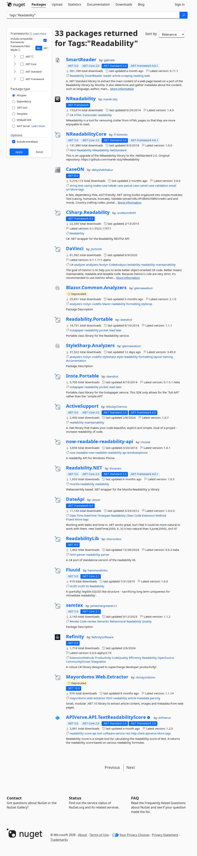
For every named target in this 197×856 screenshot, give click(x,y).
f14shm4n (121, 134)
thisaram (115, 468)
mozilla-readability (82, 484)
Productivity (103, 658)
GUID (73, 586)
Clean (130, 515)
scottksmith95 (126, 213)
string (73, 185)
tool (99, 733)
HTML (78, 115)
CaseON (75, 169)
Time (80, 515)
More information (122, 89)
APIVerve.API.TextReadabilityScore (106, 717)
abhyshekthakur (102, 170)
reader (107, 76)
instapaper (77, 330)
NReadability (81, 98)
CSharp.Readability (88, 212)
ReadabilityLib (82, 538)
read (112, 330)
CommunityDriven (78, 661)
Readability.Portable (89, 319)
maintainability (166, 264)
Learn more (39, 33)
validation (161, 185)
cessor (96, 500)
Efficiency (135, 658)
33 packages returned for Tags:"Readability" (96, 38)
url (68, 189)
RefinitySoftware (102, 637)
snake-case (100, 185)
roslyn (87, 304)
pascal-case (131, 185)
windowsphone (137, 452)
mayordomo (78, 698)
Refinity (75, 636)
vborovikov (113, 539)
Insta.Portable (82, 376)
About (82, 835)
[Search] (183, 15)
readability (105, 115)
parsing (155, 698)
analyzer (79, 264)
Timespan (103, 515)
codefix (97, 304)
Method (161, 515)
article (116, 76)
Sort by (151, 33)
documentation (76, 360)
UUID (81, 586)
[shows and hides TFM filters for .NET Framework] (15, 79)
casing (88, 185)
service (120, 733)
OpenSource (166, 658)
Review (74, 621)
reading (138, 76)
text (80, 185)
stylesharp (109, 357)
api (124, 452)
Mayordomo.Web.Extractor (97, 677)
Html (73, 150)
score (88, 733)
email (172, 185)
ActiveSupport (82, 406)
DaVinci (74, 248)
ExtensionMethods (82, 658)
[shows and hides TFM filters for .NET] (15, 56)
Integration (98, 661)
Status (75, 798)
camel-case (147, 185)
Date (73, 515)
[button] (31, 33)
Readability (77, 76)
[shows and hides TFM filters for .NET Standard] (15, 71)
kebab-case (115, 185)
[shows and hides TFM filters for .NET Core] (15, 64)
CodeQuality (120, 658)
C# (71, 115)
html (109, 698)
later (119, 330)
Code (137, 515)
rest (127, 733)
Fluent (70, 519)
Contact (14, 798)
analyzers (92, 264)
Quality (147, 621)
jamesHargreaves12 (103, 606)
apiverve (151, 733)
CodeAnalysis (118, 264)
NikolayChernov (116, 406)
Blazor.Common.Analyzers (96, 287)
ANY (46, 48)
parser (105, 554)
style (120, 357)
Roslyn (103, 264)
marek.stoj (110, 99)
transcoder (90, 115)
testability (133, 264)
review (91, 621)
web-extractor (96, 698)
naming (168, 357)
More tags (77, 189)
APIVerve (165, 718)
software (109, 733)
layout (158, 357)
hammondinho (98, 570)
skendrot (126, 320)
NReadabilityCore (86, 134)
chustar (145, 442)
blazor (106, 304)
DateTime (90, 515)
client (140, 733)
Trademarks (59, 840)
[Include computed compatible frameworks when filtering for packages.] (45, 40)
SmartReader (81, 59)
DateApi (75, 499)
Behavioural (118, 621)
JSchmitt (96, 249)
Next (130, 767)
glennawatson (143, 288)
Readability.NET (84, 468)
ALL (39, 48)
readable (82, 452)
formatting (133, 304)
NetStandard (118, 150)
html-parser (77, 554)
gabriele (109, 60)
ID (87, 586)
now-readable (97, 452)
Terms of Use (99, 835)
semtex (74, 605)
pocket (103, 330)
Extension (148, 515)
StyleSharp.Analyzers (90, 345)
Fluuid (73, 570)
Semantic (103, 621)
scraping (127, 76)
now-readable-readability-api (99, 441)
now (72, 452)
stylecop (146, 304)
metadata (143, 698)
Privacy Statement (165, 835)
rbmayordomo (145, 677)
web (147, 76)
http (134, 733)
